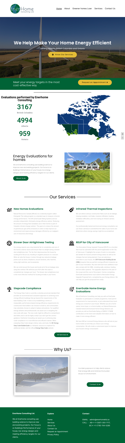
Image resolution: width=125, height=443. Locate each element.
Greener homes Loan (82, 8)
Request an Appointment (57, 431)
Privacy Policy (53, 435)
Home (59, 8)
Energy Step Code (42, 328)
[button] (62, 54)
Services (98, 8)
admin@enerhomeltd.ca (99, 420)
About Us (51, 426)
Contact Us (110, 8)
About (67, 8)
